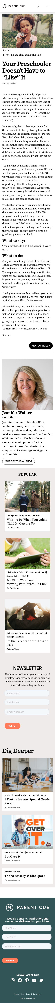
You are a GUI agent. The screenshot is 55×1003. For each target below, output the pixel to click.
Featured (36, 515)
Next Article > (41, 345)
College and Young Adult (18, 515)
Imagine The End (31, 54)
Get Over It (12, 857)
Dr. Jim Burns (12, 528)
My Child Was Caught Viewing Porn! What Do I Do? (27, 582)
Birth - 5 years (11, 54)
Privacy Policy (19, 994)
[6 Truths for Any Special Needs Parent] (27, 775)
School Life (18, 637)
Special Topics (39, 795)
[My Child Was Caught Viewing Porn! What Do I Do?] (27, 553)
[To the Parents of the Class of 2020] (27, 614)
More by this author (18, 461)
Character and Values (14, 852)
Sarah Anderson (12, 861)
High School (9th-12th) (17, 572)
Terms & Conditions (33, 994)
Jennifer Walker (9, 83)
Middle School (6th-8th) (18, 576)
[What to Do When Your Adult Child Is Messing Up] (27, 496)
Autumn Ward (13, 649)
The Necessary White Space (24, 876)
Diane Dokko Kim (12, 807)
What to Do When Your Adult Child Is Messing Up (27, 522)
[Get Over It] (27, 832)
